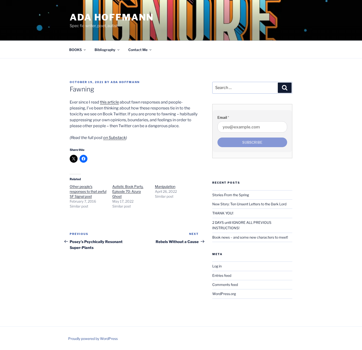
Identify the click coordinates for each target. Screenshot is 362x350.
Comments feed (225, 284)
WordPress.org (224, 294)
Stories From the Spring (230, 195)
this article (109, 102)
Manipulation (165, 186)
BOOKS (75, 50)
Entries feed (221, 275)
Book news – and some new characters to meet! (250, 237)
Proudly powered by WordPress (93, 338)
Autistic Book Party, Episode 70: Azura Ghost (127, 191)
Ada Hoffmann (112, 17)
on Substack (114, 137)
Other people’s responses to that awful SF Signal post (88, 191)
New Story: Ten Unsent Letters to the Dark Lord (249, 204)
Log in (217, 266)
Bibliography (105, 50)
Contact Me (138, 50)
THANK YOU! (222, 213)
